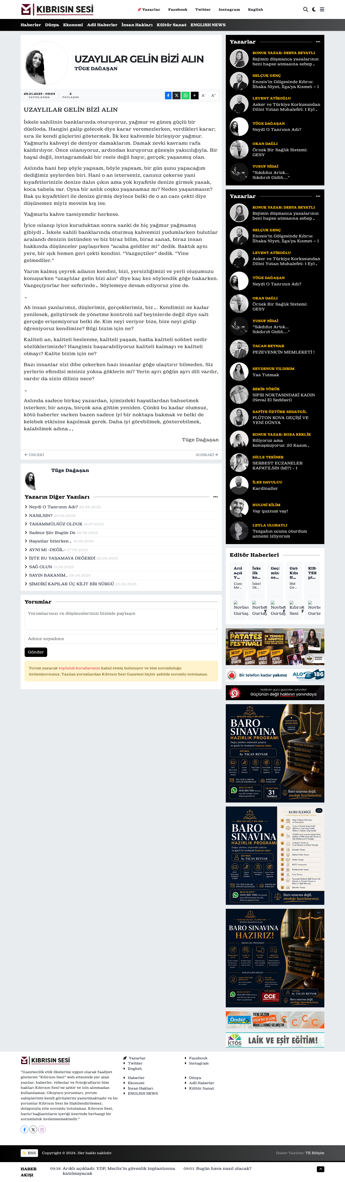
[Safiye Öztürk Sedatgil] (239, 417)
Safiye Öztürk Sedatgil (280, 411)
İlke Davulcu (267, 482)
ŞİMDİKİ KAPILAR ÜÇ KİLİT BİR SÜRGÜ (72, 583)
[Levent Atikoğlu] (239, 103)
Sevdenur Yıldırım (274, 368)
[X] (33, 1129)
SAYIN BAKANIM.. (49, 575)
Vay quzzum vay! (270, 511)
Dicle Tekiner (268, 457)
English (255, 9)
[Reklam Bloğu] (275, 646)
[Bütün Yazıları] (215, 496)
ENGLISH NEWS (208, 24)
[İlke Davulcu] (239, 485)
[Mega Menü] (322, 9)
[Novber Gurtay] (242, 608)
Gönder (36, 652)
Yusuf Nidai (265, 166)
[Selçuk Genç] (239, 80)
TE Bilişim (314, 1153)
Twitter (203, 9)
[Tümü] (318, 41)
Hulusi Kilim (266, 505)
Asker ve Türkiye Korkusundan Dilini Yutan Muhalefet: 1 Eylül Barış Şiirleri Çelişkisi (286, 107)
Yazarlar (151, 9)
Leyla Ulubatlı (270, 525)
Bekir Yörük (266, 389)
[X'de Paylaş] (176, 95)
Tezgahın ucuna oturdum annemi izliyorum (280, 534)
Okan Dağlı (265, 143)
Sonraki (205, 455)
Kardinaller (265, 488)
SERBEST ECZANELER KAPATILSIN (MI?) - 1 (278, 466)
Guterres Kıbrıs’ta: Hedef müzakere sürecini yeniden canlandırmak (294, 573)
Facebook (177, 9)
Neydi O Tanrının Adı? (54, 506)
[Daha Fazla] (195, 95)
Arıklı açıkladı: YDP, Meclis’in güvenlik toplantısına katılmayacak (238, 573)
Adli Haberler (102, 24)
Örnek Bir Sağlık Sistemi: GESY (280, 152)
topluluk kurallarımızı (80, 668)
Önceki (36, 455)
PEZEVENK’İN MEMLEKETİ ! (283, 352)
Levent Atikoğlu (272, 98)
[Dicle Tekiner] (239, 462)
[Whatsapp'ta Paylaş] (185, 95)
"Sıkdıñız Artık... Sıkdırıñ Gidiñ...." (271, 175)
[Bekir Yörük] (239, 394)
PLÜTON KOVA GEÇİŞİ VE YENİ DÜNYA (281, 420)
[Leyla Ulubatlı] (239, 530)
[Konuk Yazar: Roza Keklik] (239, 439)
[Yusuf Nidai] (239, 171)
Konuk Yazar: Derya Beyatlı (284, 53)
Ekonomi (73, 24)
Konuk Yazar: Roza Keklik (282, 434)
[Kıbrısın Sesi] (57, 9)
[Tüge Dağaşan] (47, 62)
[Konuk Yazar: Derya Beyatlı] (239, 58)
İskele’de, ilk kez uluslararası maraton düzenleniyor (256, 573)
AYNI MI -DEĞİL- (48, 549)
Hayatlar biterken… (51, 541)
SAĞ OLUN (41, 566)
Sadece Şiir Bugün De (53, 532)
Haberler (31, 24)
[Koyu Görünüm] (314, 9)
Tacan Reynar (268, 346)
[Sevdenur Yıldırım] (239, 371)
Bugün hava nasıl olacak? (224, 1168)
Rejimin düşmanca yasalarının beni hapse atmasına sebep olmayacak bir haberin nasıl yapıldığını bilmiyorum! (286, 62)
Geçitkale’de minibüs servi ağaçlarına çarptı (275, 573)
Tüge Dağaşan (95, 69)
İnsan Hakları (137, 24)
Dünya (52, 24)
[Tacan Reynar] (239, 348)
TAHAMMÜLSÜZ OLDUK (56, 524)
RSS (31, 1153)
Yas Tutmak (266, 374)
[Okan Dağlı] (239, 148)
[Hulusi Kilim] (239, 507)
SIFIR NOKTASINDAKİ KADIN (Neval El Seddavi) (284, 397)
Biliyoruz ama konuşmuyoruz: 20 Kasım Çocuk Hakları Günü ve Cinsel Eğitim (285, 443)
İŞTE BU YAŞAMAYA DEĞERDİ (62, 558)
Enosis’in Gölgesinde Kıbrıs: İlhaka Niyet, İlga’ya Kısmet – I (286, 84)
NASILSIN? (41, 515)
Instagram (229, 9)
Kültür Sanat (172, 24)
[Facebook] (24, 1129)
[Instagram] (42, 1129)
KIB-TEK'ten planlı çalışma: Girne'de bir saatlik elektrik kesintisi (312, 573)
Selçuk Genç (267, 75)
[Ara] (305, 9)
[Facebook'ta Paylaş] (168, 95)
